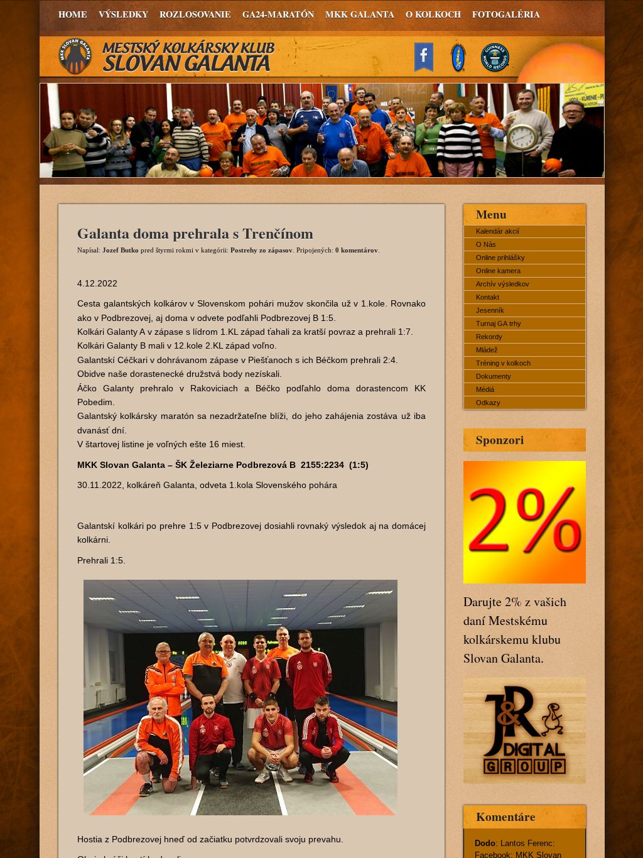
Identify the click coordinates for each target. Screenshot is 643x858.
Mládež (487, 350)
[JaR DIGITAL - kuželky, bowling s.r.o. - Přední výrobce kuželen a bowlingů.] (524, 780)
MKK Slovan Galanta (167, 56)
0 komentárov (356, 250)
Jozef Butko (120, 250)
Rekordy (489, 336)
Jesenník (490, 310)
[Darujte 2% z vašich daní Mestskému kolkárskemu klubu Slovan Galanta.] (524, 580)
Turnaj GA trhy (498, 323)
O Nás (486, 244)
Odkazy (488, 402)
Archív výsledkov (502, 284)
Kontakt (487, 297)
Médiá (485, 389)
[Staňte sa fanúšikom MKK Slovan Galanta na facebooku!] (429, 68)
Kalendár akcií (497, 231)
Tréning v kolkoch (503, 363)
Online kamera (498, 270)
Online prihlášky (500, 257)
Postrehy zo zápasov (261, 250)
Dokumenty (493, 376)
